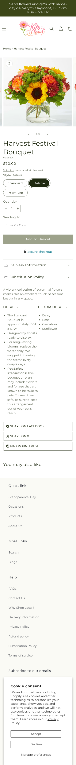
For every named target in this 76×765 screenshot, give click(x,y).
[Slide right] (47, 134)
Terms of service (20, 655)
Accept (36, 734)
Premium (15, 193)
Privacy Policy (18, 627)
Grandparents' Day (22, 497)
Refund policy (18, 636)
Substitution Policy (22, 646)
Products (15, 516)
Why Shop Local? (21, 608)
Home (7, 48)
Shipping (8, 170)
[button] (51, 28)
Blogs (12, 562)
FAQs (12, 589)
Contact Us (16, 598)
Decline (36, 744)
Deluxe (39, 183)
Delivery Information (23, 617)
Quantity (10, 201)
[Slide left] (28, 134)
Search (13, 552)
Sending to (18, 217)
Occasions (16, 506)
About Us (15, 526)
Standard (15, 183)
